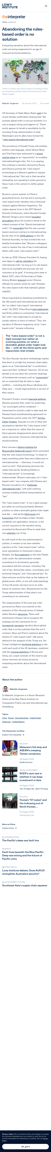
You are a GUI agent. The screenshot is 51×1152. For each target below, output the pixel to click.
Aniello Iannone (26, 762)
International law (22, 718)
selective (11, 533)
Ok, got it (25, 1146)
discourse (22, 614)
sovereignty (42, 377)
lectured (22, 280)
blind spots (30, 514)
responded (18, 228)
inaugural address (37, 399)
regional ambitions (20, 652)
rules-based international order (18, 139)
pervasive (19, 625)
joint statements (40, 309)
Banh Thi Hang (41, 789)
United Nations (18, 722)
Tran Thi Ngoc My (27, 789)
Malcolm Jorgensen (10, 103)
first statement (22, 554)
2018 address (27, 235)
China (4, 22)
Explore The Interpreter (11, 735)
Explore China (8, 828)
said (39, 113)
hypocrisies (7, 518)
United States (35, 718)
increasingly (8, 625)
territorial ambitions (31, 644)
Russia (11, 718)
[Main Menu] (46, 6)
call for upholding (24, 261)
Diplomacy (6, 722)
